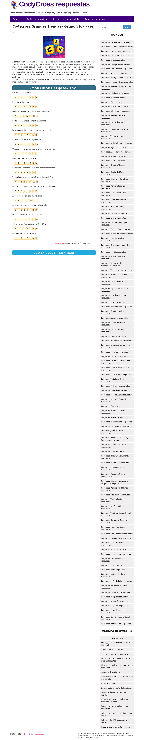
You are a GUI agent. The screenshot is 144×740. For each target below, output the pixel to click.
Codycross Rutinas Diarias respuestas (112, 559)
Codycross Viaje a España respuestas (117, 270)
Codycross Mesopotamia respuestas (116, 306)
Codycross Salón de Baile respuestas (116, 581)
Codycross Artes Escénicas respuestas (112, 282)
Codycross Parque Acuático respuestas (112, 239)
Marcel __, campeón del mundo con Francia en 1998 (34, 186)
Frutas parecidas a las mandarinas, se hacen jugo (33, 130)
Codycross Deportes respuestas (114, 73)
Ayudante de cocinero (110, 672)
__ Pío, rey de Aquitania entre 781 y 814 (28, 224)
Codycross (17, 19)
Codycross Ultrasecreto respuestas (116, 624)
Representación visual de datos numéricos (114, 707)
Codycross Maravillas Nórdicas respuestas (114, 586)
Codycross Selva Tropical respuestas (116, 374)
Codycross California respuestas (114, 356)
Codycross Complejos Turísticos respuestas (114, 180)
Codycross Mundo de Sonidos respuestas (113, 411)
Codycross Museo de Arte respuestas (117, 233)
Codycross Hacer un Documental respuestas (115, 457)
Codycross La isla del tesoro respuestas (113, 323)
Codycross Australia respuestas (114, 318)
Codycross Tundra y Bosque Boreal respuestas (116, 514)
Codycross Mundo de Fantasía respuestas (114, 275)
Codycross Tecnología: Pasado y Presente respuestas (114, 438)
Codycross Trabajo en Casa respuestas (112, 380)
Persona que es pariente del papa (115, 727)
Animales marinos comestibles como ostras (116, 714)
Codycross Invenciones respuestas (115, 51)
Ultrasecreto (117, 638)
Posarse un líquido (20, 102)
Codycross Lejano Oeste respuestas (116, 147)
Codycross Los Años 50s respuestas (116, 549)
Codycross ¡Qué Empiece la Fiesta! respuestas (115, 618)
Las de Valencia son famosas (24, 233)
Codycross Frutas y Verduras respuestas (113, 575)
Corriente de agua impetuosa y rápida (114, 693)
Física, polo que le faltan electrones (27, 214)
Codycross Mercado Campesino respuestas (114, 400)
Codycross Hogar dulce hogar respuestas (113, 207)
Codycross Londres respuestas (114, 160)
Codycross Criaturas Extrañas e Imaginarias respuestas (114, 482)
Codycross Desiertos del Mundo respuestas (114, 489)
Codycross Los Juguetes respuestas (116, 554)
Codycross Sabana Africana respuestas (112, 468)
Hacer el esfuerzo (108, 683)
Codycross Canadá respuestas (114, 390)
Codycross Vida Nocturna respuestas (117, 534)
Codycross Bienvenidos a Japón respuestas (114, 187)
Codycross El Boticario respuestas (115, 592)
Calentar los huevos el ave (112, 649)
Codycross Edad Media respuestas (115, 93)
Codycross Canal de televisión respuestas (113, 200)
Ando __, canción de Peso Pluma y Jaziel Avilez (115, 643)
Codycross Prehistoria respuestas (115, 386)
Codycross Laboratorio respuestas (115, 111)
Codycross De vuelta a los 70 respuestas (113, 116)
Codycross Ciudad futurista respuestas (112, 312)
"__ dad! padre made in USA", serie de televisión (32, 177)
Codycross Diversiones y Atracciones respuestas (116, 87)
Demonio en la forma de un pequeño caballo (31, 111)
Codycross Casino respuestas (113, 102)
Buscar (127, 27)
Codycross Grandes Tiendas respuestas (113, 166)
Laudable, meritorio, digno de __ (25, 158)
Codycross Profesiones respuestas (115, 463)
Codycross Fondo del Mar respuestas (117, 46)
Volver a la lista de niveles (54, 252)
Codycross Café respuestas (112, 406)
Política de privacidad (37, 19)
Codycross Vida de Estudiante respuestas (113, 296)
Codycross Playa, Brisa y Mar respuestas (113, 611)
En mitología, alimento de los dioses (116, 688)
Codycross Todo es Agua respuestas (116, 395)
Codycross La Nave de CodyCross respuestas (115, 368)
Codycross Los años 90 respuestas (115, 352)
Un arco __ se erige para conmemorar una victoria (33, 149)
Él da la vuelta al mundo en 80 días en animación (117, 666)
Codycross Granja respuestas (113, 156)
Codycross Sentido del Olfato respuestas (113, 445)
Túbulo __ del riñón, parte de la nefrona (114, 721)
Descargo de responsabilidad (66, 19)
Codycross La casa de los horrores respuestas (115, 346)
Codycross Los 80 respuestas (113, 252)
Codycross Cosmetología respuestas (116, 538)
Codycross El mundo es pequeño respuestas (115, 223)
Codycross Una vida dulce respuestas (117, 340)
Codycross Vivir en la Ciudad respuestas (113, 500)
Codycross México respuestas (113, 417)
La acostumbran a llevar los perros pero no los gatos (116, 659)
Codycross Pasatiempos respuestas (116, 426)
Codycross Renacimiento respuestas (116, 422)
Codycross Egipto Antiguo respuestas (117, 82)
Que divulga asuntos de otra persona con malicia (117, 677)
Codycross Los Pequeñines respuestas (112, 507)
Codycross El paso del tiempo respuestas (113, 330)
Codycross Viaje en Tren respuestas (116, 229)
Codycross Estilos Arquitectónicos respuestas (115, 362)
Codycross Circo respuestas (113, 60)
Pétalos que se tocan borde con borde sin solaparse (34, 167)
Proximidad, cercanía (21, 92)
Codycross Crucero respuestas (114, 213)
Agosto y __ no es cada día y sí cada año (29, 196)
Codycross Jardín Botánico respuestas (112, 431)
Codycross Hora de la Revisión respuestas (114, 521)
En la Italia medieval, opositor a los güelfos (30, 205)
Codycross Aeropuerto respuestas (115, 152)
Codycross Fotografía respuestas (115, 601)
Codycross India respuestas (113, 451)
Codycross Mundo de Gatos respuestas (113, 528)
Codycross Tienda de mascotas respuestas (114, 123)
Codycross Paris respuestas (113, 98)
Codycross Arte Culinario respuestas (116, 69)
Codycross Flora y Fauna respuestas (116, 77)
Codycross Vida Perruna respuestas (116, 495)
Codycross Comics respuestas (114, 336)
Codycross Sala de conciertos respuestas (113, 193)
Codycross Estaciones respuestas (115, 55)
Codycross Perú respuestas (112, 565)
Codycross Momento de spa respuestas (113, 257)
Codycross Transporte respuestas (115, 64)
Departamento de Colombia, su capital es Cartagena (114, 700)
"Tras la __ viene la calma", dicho (114, 654)
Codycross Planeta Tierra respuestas (116, 42)
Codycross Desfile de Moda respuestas (112, 173)
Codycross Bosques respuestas (114, 597)
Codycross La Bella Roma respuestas (116, 143)
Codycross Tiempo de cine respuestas (112, 137)
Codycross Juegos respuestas (113, 302)
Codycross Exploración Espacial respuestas (114, 289)
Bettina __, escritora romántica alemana (29, 121)
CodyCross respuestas (54, 4)
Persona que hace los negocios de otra (28, 139)
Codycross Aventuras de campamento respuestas (111, 264)
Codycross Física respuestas (113, 569)
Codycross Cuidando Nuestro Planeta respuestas (113, 475)
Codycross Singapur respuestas (114, 605)
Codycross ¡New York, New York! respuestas (114, 130)
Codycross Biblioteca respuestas (115, 106)
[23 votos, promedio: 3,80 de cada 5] (56, 243)
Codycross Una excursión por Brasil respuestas (116, 246)
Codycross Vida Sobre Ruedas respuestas (113, 543)
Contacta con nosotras (95, 19)
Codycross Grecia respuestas (113, 218)
